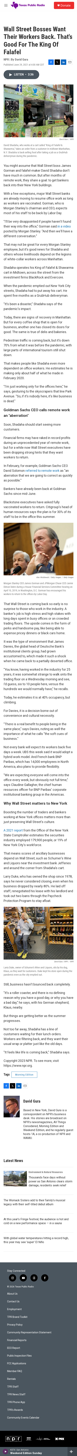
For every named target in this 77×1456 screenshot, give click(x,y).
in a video (64, 226)
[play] (5, 1451)
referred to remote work (42, 470)
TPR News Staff (16, 1394)
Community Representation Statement (29, 1332)
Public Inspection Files (19, 1355)
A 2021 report (13, 830)
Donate (66, 5)
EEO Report (13, 1348)
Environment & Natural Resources (46, 1172)
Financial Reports (17, 1340)
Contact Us (13, 1301)
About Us (12, 1293)
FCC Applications (16, 1363)
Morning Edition (24, 1074)
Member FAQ (14, 1371)
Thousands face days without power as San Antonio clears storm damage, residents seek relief (50, 1181)
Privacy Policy (15, 1324)
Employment (14, 1309)
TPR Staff (13, 1386)
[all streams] (72, 1451)
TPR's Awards (15, 1410)
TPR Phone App (16, 1402)
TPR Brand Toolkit (17, 1317)
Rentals (11, 1379)
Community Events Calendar (23, 1417)
